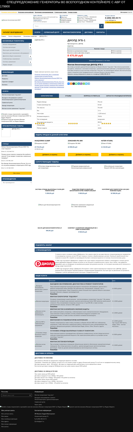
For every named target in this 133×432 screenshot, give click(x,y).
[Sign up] (30, 395)
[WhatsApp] (84, 84)
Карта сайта (38, 404)
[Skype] (86, 84)
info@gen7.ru (112, 20)
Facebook (68, 18)
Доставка (4, 75)
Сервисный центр (7, 102)
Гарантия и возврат (7, 81)
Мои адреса (5, 421)
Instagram (68, 20)
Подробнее (53, 294)
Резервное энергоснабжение (9, 12)
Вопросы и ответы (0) (92, 96)
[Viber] (81, 84)
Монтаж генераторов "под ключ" (11, 94)
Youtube (67, 22)
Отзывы (68, 96)
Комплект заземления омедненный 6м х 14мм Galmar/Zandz (82, 228)
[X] (74, 84)
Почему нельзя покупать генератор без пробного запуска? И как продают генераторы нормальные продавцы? (16, 156)
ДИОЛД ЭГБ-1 (16, 129)
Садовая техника (72, 12)
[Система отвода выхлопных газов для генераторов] (50, 176)
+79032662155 (93, 17)
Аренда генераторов (8, 105)
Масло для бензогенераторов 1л (50, 228)
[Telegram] (89, 84)
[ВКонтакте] (68, 84)
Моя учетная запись (7, 413)
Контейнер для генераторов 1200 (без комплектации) (115, 190)
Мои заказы (4, 416)
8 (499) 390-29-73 (113, 18)
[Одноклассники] (71, 84)
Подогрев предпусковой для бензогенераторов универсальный (83, 190)
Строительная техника (60, 12)
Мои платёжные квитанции (9, 419)
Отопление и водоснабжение (26, 12)
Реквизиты (5, 78)
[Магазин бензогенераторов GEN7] (12, 21)
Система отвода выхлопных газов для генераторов (49, 190)
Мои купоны (5, 426)
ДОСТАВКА (89, 32)
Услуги (37, 32)
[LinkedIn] (79, 84)
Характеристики (47, 96)
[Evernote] (76, 84)
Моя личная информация (9, 424)
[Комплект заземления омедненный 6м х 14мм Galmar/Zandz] (82, 215)
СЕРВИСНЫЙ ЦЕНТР (51, 32)
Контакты (4, 84)
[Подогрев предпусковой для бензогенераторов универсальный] (82, 176)
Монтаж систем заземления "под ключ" (13, 108)
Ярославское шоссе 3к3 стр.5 (40, 18)
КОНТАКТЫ (100, 32)
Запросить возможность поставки (99, 60)
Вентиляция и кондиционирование (44, 12)
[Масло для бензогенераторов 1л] (50, 215)
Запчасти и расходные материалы (119, 96)
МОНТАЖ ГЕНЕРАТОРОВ (72, 32)
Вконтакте (64, 17)
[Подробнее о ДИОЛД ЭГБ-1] (5, 132)
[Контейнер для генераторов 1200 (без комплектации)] (115, 176)
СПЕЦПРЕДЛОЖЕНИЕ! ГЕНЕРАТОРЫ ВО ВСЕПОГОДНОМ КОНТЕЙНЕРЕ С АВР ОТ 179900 (27, 9)
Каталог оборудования (13, 32)
